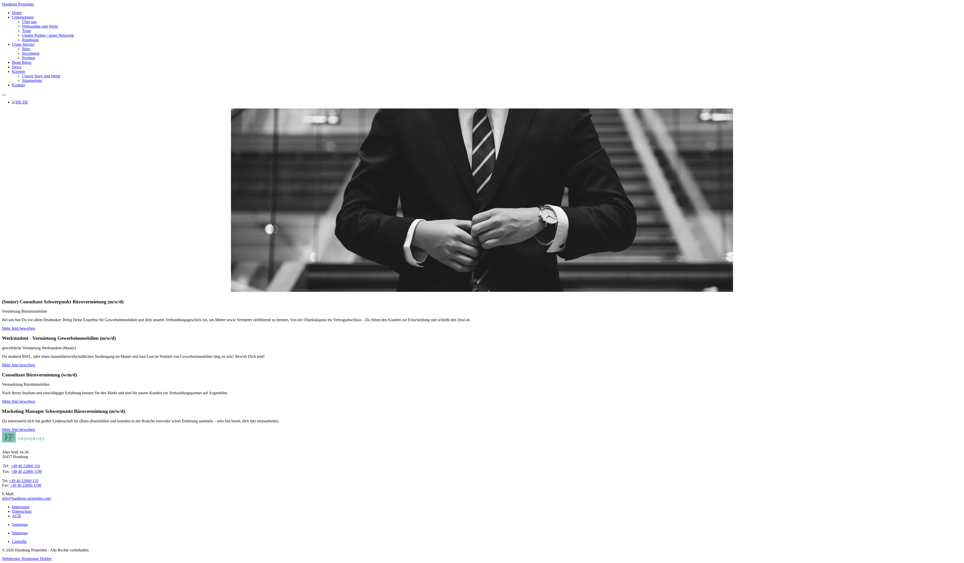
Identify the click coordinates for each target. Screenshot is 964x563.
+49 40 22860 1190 (26, 471)
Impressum (20, 507)
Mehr (7, 328)
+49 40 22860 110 (25, 466)
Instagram (20, 524)
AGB (16, 516)
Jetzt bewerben (23, 328)
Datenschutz (22, 511)
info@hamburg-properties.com (26, 498)
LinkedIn (19, 541)
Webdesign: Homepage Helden (26, 558)
